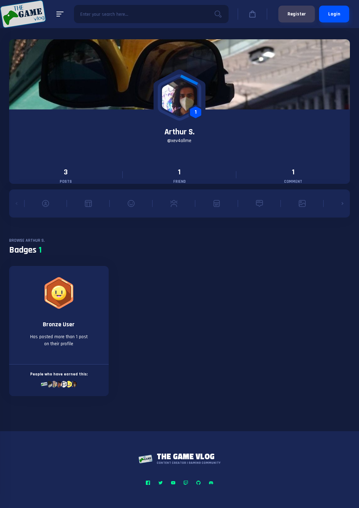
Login (334, 14)
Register (296, 14)
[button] (16, 203)
